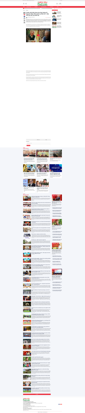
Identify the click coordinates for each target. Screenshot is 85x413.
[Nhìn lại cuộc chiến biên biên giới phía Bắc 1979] (29, 183)
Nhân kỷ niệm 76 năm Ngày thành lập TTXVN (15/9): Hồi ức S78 (42, 173)
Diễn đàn (54, 219)
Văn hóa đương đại (33, 254)
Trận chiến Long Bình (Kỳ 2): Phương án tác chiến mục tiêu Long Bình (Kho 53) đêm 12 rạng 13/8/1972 (57, 261)
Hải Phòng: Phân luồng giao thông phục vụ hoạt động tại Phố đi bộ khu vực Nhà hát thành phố (41, 320)
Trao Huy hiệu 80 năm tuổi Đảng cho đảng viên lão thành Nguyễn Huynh (57, 213)
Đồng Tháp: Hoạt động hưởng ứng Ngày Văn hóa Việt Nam (40, 339)
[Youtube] (61, 404)
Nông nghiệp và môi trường (34, 294)
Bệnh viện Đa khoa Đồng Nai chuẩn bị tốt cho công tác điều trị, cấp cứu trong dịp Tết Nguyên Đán (41, 265)
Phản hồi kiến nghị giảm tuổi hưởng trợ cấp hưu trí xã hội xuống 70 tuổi (57, 285)
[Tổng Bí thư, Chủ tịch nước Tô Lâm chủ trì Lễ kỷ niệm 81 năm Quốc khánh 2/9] (57, 198)
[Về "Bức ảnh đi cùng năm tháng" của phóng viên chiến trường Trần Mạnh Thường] (42, 183)
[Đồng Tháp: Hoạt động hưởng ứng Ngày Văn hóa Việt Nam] (27, 341)
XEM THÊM (37, 394)
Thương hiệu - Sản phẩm (33, 373)
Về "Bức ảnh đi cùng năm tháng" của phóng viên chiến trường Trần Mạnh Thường (42, 188)
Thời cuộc (24, 171)
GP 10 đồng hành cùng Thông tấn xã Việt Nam (55, 158)
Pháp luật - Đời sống (33, 275)
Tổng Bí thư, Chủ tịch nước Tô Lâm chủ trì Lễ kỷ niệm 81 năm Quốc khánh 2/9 (56, 202)
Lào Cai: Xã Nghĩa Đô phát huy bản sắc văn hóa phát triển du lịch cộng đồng (57, 231)
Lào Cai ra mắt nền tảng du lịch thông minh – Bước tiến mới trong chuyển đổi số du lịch (57, 276)
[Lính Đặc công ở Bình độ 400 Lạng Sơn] (27, 359)
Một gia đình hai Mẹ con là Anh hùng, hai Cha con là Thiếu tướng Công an (57, 256)
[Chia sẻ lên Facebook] (24, 16)
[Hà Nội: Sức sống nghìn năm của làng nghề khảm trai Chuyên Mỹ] (27, 229)
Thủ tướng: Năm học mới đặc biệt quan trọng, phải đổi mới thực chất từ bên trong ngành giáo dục (40, 327)
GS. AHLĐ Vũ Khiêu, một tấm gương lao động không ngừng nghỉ (34, 8)
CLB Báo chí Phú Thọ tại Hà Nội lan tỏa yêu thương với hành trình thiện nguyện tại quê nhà (56, 250)
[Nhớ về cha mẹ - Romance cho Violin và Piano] (27, 236)
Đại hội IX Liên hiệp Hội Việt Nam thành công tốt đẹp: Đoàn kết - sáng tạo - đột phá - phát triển (57, 210)
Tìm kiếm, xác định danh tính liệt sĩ (34, 349)
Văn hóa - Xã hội (33, 243)
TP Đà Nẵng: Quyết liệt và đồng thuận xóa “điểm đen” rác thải (57, 237)
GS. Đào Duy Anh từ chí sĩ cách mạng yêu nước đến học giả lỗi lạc (48, 8)
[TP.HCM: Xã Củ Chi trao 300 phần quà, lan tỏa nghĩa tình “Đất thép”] (27, 309)
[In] (24, 20)
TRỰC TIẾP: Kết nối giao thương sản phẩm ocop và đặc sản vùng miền (29, 173)
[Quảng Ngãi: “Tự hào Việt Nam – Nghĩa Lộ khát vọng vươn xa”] (27, 298)
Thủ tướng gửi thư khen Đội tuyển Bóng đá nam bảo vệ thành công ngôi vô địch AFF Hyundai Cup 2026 (41, 333)
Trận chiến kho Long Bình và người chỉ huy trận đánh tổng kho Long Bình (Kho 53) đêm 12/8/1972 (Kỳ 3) (57, 259)
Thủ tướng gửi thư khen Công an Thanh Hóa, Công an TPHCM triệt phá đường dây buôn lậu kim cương (41, 314)
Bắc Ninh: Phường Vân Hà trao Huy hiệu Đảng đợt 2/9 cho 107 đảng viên (57, 208)
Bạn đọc (54, 269)
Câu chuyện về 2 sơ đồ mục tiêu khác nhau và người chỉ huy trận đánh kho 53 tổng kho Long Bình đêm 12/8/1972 (57, 264)
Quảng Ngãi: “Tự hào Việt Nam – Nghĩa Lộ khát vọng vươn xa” (41, 296)
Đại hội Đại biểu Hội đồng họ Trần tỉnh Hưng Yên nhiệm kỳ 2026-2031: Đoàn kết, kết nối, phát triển (29, 159)
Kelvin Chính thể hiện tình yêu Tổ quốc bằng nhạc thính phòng (41, 351)
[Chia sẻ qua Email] (24, 18)
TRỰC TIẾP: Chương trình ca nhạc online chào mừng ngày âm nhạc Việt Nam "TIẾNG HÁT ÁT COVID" (55, 174)
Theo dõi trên (46, 17)
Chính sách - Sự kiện (33, 318)
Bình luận (24, 12)
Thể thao (32, 337)
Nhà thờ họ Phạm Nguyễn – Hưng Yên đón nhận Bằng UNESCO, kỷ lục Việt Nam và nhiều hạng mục (41, 259)
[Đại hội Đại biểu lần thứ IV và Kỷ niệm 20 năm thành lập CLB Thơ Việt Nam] (27, 223)
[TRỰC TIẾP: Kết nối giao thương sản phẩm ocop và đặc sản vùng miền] (29, 168)
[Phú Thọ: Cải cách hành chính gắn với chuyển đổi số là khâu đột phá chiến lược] (27, 383)
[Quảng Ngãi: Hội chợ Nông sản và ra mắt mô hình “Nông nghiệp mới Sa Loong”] (27, 371)
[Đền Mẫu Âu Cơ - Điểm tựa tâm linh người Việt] (27, 241)
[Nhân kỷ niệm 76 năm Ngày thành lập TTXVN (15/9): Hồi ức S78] (42, 168)
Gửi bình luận (28, 145)
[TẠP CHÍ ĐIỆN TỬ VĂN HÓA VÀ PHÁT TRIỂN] (42, 3)
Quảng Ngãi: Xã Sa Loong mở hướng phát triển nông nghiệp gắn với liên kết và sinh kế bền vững (57, 216)
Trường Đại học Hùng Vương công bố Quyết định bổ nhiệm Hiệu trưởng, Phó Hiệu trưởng (57, 240)
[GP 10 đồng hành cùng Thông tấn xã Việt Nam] (55, 153)
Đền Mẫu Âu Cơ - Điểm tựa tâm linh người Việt (39, 239)
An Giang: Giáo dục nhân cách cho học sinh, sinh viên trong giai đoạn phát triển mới (57, 234)
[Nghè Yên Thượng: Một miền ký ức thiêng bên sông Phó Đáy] (27, 304)
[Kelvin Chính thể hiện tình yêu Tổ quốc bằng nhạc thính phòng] (27, 353)
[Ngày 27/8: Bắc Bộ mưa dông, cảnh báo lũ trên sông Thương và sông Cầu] (27, 377)
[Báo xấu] (24, 22)
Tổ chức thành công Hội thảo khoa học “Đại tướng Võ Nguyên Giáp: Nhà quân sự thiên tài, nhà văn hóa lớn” (42, 159)
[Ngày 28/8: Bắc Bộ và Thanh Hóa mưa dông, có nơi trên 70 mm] (27, 292)
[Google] (60, 404)
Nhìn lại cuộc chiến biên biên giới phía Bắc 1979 (29, 188)
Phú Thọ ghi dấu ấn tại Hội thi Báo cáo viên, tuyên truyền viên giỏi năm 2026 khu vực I (57, 290)
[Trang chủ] (24, 7)
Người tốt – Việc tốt (56, 243)
